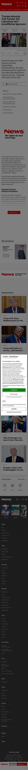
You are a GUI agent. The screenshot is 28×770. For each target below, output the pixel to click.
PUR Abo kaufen (14, 409)
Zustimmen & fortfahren (14, 390)
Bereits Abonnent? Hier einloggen (14, 412)
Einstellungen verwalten (14, 394)
